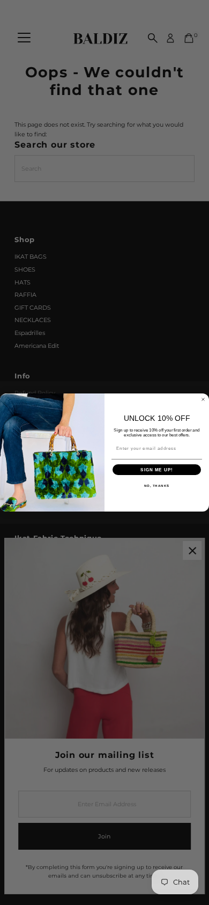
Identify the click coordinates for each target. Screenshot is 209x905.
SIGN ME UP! (156, 470)
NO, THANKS (157, 486)
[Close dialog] (203, 399)
